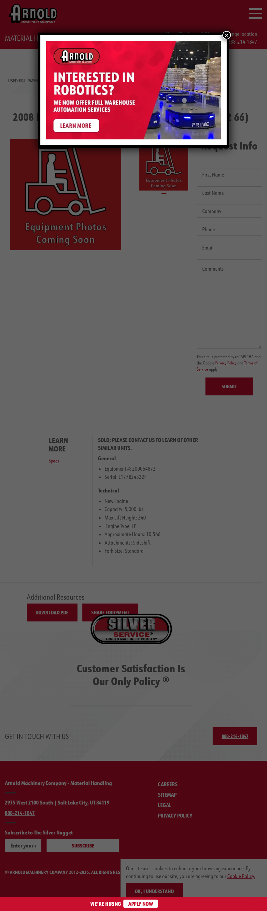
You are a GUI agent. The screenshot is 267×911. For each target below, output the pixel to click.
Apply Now (140, 903)
